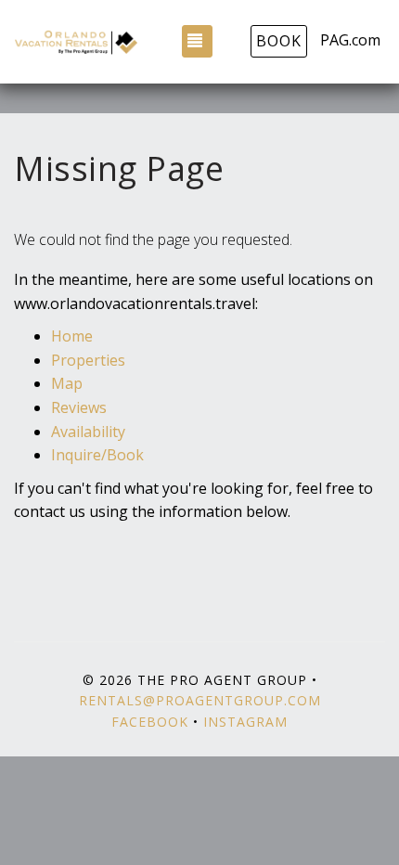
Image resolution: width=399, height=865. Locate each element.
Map (67, 383)
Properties (88, 360)
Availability (88, 431)
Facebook (149, 721)
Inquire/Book (97, 455)
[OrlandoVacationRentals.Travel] (75, 42)
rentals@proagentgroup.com (200, 700)
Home (72, 336)
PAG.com (350, 40)
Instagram (245, 721)
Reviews (79, 407)
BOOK (279, 41)
